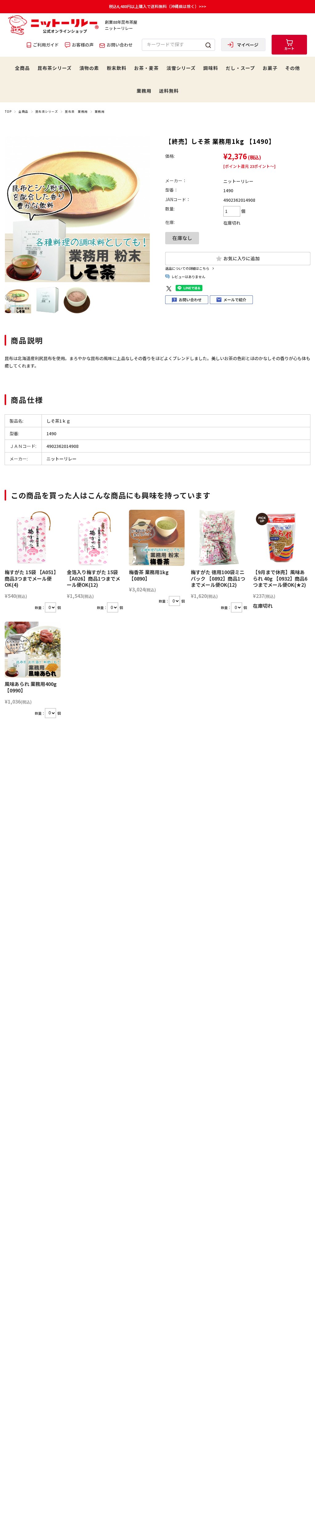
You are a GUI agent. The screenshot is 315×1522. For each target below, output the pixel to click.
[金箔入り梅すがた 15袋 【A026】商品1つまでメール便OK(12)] (95, 538)
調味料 (210, 68)
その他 (292, 68)
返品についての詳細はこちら (187, 268)
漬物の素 (89, 68)
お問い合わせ (119, 45)
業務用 (144, 90)
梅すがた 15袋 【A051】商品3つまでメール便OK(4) (31, 578)
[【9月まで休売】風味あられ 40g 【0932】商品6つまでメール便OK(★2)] (281, 538)
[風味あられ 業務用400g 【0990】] (33, 650)
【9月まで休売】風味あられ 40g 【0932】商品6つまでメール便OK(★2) (280, 578)
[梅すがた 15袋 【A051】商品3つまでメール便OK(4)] (33, 538)
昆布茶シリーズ (55, 68)
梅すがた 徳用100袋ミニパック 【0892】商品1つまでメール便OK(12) (218, 578)
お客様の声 (82, 45)
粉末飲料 (116, 68)
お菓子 (270, 68)
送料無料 (169, 90)
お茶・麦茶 (146, 68)
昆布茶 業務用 (76, 111)
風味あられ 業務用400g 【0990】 (31, 687)
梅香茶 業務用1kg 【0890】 (149, 575)
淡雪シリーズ (181, 68)
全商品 (22, 68)
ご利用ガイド (45, 45)
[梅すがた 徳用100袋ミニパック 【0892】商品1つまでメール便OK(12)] (219, 538)
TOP (8, 111)
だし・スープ (240, 68)
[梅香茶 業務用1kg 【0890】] (157, 538)
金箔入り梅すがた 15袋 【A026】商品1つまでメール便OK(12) (93, 578)
